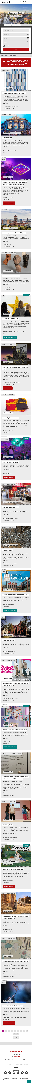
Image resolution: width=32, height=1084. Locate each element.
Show (3, 159)
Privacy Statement (14, 1078)
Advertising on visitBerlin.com (23, 1064)
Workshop (5, 706)
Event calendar (16, 15)
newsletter (17, 1056)
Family (3, 571)
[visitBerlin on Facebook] (5, 1072)
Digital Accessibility (23, 1078)
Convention (23, 1061)
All (1, 25)
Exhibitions (5, 210)
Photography (6, 70)
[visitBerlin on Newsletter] (26, 1072)
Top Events (17, 25)
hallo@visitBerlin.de (16, 1051)
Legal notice (6, 1078)
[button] (23, 2)
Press (23, 1059)
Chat (29, 1082)
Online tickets (8, 45)
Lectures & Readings (8, 395)
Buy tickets (7, 388)
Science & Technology (8, 115)
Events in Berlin (16, 13)
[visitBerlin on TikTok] (22, 1072)
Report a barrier (6, 1079)
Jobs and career (8, 1061)
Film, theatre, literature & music (11, 753)
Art (3, 296)
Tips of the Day (8, 25)
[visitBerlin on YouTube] (14, 1072)
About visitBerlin (9, 1059)
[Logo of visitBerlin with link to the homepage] (5, 2)
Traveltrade (8, 1064)
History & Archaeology (9, 253)
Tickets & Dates (9, 203)
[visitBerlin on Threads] (9, 1072)
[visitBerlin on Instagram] (18, 1072)
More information (10, 337)
